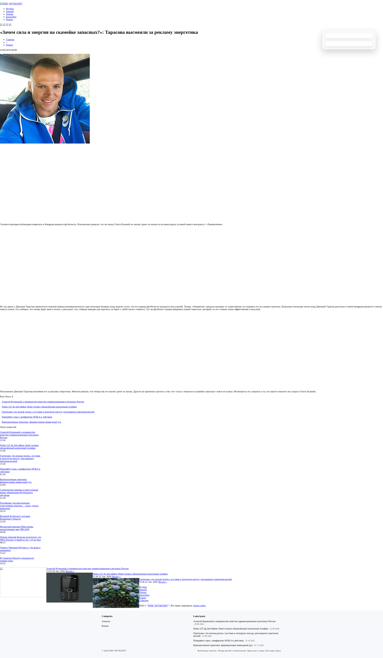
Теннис (9, 14)
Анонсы (106, 621)
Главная (10, 39)
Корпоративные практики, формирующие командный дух (31, 422)
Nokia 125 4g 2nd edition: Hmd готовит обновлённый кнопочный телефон (39, 406)
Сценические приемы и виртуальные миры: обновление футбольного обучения (19, 493)
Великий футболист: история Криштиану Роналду (15, 517)
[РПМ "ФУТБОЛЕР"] (11, 3)
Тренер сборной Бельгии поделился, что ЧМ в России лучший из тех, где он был (20, 538)
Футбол (10, 8)
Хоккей (10, 11)
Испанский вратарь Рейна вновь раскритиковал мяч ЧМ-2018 (16, 528)
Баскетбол (11, 17)
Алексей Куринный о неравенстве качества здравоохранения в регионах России (43, 401)
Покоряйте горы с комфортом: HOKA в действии (27, 417)
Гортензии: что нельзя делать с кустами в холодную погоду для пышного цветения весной (48, 412)
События (143, 600)
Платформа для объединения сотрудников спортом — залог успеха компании (19, 506)
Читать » (69, 571)
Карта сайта (199, 605)
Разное (9, 19)
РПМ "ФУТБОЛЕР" (158, 605)
